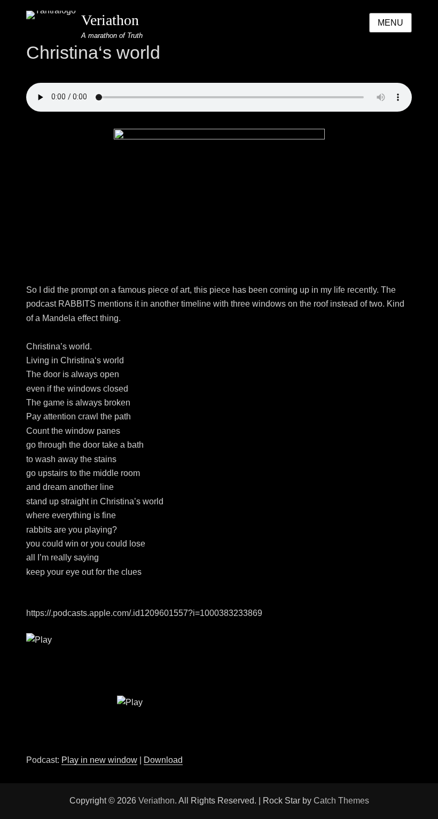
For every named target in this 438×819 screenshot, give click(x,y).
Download (163, 760)
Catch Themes (341, 800)
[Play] (219, 693)
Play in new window (99, 760)
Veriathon (110, 20)
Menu (390, 22)
